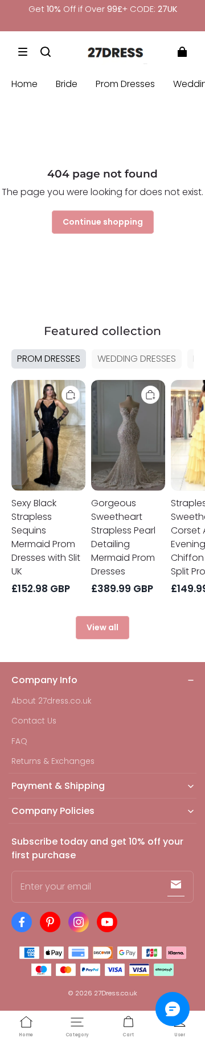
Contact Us (33, 721)
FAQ (19, 741)
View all (102, 627)
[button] (22, 51)
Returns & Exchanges (53, 761)
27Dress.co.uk (115, 993)
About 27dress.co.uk (51, 701)
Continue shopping (103, 222)
